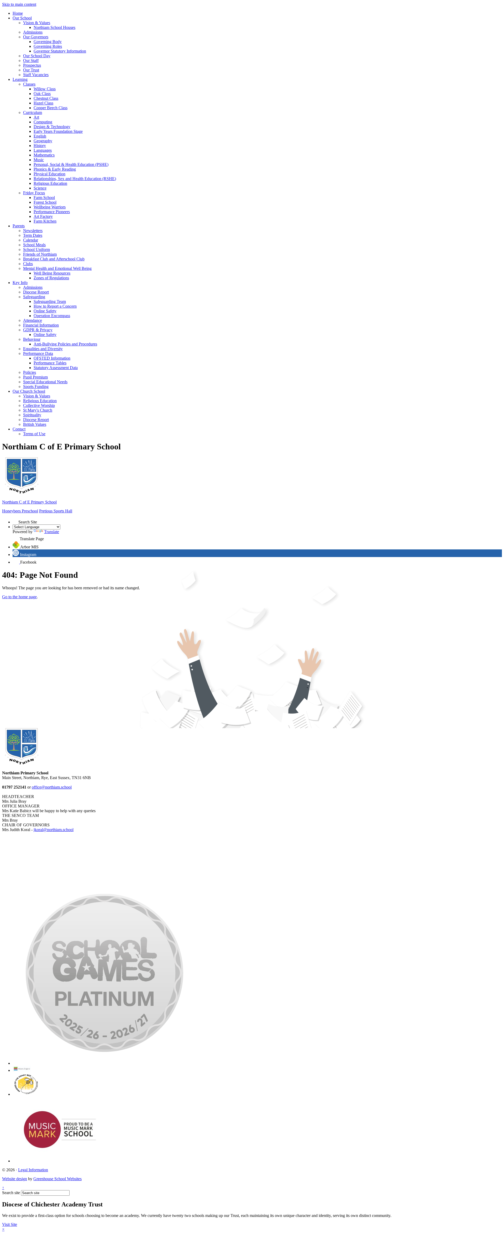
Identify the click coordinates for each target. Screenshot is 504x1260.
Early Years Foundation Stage (58, 131)
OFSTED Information (52, 358)
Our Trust (31, 70)
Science (40, 188)
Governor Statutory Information (60, 51)
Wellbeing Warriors (50, 207)
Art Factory (43, 216)
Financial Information (41, 325)
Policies (29, 372)
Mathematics (44, 155)
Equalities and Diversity (43, 348)
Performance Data (38, 353)
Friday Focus (34, 193)
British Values (34, 424)
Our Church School (29, 391)
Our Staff (31, 60)
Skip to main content (19, 4)
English (40, 136)
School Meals (34, 245)
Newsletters (33, 230)
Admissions (33, 32)
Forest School (45, 202)
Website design (14, 1179)
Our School (22, 18)
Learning (20, 79)
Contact (19, 429)
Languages (43, 150)
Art (36, 117)
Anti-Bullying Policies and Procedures (65, 344)
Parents (19, 226)
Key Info (20, 282)
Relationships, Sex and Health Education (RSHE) (75, 178)
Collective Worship (39, 405)
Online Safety (45, 311)
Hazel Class (43, 103)
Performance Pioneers (52, 211)
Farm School (44, 197)
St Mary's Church (37, 410)
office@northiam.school (52, 787)
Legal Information (33, 1170)
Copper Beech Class (50, 108)
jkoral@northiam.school (54, 829)
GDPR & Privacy (37, 330)
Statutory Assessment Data (56, 367)
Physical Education (49, 174)
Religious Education (50, 183)
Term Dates (32, 235)
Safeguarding (34, 297)
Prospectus (32, 65)
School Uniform (36, 249)
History (40, 145)
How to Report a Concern (55, 306)
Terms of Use (34, 434)
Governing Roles (48, 46)
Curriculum (32, 112)
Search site (11, 1192)
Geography (43, 141)
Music (39, 160)
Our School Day (36, 56)
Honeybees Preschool (20, 511)
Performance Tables (50, 363)
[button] (15, 520)
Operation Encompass (52, 315)
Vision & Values (36, 22)
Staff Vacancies (36, 74)
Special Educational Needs (45, 382)
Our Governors (35, 37)
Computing (43, 122)
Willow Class (45, 89)
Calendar (30, 240)
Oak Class (42, 93)
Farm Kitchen (45, 221)
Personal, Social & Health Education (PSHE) (71, 164)
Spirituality (32, 415)
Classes (29, 84)
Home (18, 13)
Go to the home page (19, 597)
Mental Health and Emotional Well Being (57, 268)
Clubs (28, 263)
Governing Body (48, 41)
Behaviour (31, 339)
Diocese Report (36, 292)
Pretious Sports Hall (55, 511)
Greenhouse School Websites (57, 1179)
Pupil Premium (35, 377)
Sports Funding (36, 386)
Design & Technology (52, 126)
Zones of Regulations (51, 278)
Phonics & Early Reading (55, 169)
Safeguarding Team (50, 301)
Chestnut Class (46, 98)
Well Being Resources (52, 273)
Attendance (32, 320)
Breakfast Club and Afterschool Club (54, 259)
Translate (51, 531)
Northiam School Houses (54, 27)
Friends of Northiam (40, 254)
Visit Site (9, 1224)
